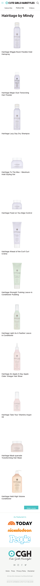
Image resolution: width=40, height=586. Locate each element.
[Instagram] (18, 565)
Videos (31, 8)
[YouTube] (14, 565)
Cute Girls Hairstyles (20, 3)
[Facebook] (22, 565)
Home (8, 571)
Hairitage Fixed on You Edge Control (17, 213)
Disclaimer (31, 571)
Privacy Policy (21, 571)
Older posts (31, 508)
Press (13, 571)
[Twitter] (26, 565)
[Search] (37, 3)
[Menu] (2, 3)
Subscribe (8, 8)
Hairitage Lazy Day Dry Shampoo (16, 134)
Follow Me (20, 8)
